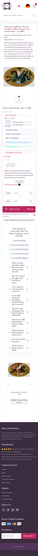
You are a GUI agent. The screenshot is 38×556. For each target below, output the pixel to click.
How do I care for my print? (18, 340)
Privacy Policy (6, 476)
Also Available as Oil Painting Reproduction (20, 220)
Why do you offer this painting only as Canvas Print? (18, 323)
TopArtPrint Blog (7, 499)
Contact (4, 469)
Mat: (12, 138)
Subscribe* (29, 536)
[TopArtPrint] (7, 6)
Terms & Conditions (8, 479)
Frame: (13, 134)
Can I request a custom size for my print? (18, 289)
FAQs (3, 473)
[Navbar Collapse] (19, 6)
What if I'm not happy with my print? (18, 348)
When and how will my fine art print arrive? (18, 333)
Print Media (5, 496)
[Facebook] (8, 510)
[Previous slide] (8, 385)
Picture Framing (7, 493)
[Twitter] (3, 510)
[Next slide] (29, 385)
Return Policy (6, 482)
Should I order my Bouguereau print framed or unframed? (18, 312)
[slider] (19, 184)
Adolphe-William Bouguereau (17, 29)
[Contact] (34, 215)
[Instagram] (13, 510)
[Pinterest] (17, 510)
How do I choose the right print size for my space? (18, 279)
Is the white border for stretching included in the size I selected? (18, 300)
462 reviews (17, 451)
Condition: (11, 130)
